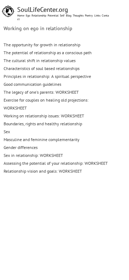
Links (97, 15)
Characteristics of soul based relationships (42, 68)
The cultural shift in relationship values (40, 60)
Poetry (89, 15)
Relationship (39, 15)
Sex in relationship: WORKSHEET (33, 155)
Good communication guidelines (32, 84)
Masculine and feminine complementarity (42, 139)
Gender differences (21, 147)
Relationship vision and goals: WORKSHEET (43, 171)
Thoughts (78, 15)
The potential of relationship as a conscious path (48, 52)
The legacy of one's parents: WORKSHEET (41, 92)
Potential (53, 15)
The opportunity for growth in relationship (42, 44)
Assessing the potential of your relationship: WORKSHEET (56, 163)
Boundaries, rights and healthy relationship (43, 123)
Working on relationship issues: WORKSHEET (44, 115)
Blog (68, 15)
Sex (7, 131)
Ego (28, 15)
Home (20, 15)
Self (62, 15)
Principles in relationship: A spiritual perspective (47, 76)
